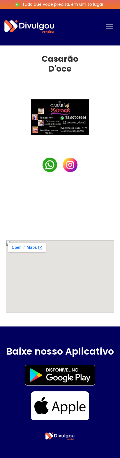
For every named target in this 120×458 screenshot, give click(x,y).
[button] (109, 27)
